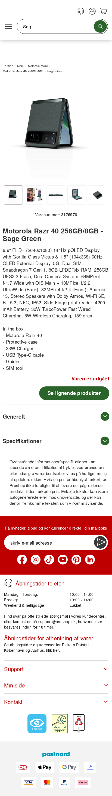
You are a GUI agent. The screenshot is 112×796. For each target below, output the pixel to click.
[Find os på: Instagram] (35, 559)
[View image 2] (34, 195)
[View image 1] (13, 195)
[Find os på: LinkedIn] (90, 559)
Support (14, 669)
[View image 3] (55, 195)
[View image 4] (76, 195)
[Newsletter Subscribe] (100, 542)
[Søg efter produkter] (100, 26)
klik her (52, 650)
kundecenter (93, 616)
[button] (54, 130)
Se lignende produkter (74, 393)
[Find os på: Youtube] (63, 559)
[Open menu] (8, 26)
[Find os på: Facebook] (22, 559)
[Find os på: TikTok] (49, 559)
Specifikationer (22, 441)
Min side (14, 685)
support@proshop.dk (57, 621)
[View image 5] (98, 195)
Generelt (14, 416)
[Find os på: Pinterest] (76, 559)
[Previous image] (10, 131)
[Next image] (97, 131)
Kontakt (13, 702)
